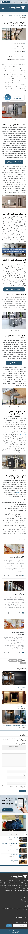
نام (25, 769)
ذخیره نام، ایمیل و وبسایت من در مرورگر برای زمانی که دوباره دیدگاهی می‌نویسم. (15, 787)
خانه (24, 15)
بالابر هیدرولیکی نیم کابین (19, 51)
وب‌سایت (24, 780)
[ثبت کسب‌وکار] (14, 804)
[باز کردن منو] (3, 8)
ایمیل (24, 775)
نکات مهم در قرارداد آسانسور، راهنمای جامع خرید (14, 725)
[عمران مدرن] (17, 8)
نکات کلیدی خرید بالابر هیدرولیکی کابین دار (16, 56)
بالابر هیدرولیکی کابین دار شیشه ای (18, 48)
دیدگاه (24, 752)
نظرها (16, 834)
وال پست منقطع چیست (18, 830)
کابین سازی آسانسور (21, 706)
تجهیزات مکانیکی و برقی (17, 15)
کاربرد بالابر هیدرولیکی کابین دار (18, 46)
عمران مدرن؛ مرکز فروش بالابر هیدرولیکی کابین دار (15, 59)
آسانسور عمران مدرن (12, 660)
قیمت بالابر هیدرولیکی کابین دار (18, 43)
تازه (26, 834)
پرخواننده (21, 834)
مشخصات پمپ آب (15, 854)
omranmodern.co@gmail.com (20, 900)
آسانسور (18, 492)
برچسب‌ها (10, 834)
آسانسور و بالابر (8, 15)
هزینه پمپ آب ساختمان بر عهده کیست (10, 843)
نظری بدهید (17, 25)
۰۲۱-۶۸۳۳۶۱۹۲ (24, 902)
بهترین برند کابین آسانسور (20, 687)
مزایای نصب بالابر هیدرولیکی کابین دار (17, 54)
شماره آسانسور (23, 663)
